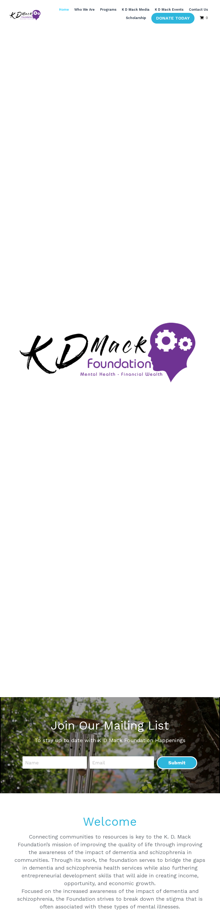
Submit (177, 761)
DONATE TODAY (173, 18)
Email (98, 761)
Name (32, 761)
